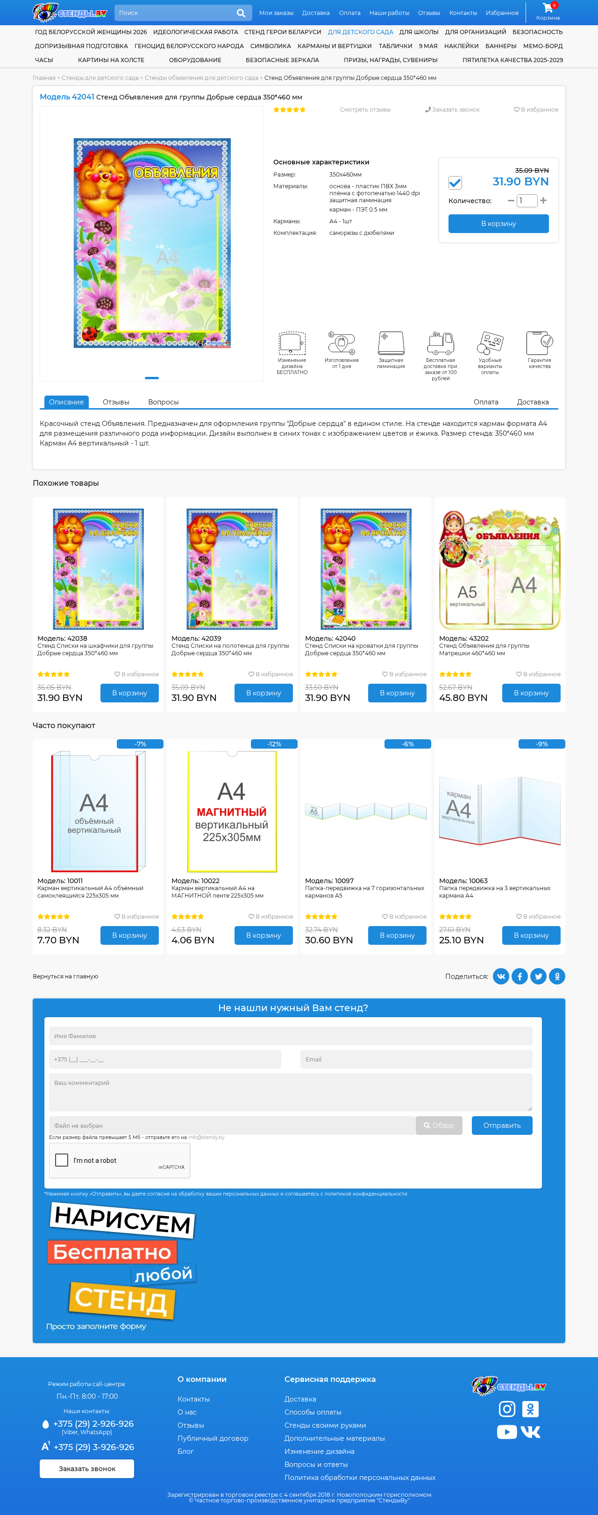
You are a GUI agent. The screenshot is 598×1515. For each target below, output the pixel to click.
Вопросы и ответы (316, 1464)
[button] (152, 378)
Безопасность (538, 31)
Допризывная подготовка (81, 46)
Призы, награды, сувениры (391, 60)
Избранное (502, 12)
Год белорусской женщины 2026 (91, 31)
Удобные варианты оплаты (490, 366)
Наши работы (389, 12)
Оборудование (195, 60)
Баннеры (501, 46)
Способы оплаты (313, 1412)
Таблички (396, 46)
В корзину (129, 693)
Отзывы (429, 12)
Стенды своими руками (325, 1425)
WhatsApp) (96, 1432)
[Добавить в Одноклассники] (557, 976)
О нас (187, 1412)
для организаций (475, 31)
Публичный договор (213, 1438)
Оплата (350, 12)
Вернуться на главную (65, 976)
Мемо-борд (543, 46)
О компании (202, 1379)
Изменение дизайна (320, 1451)
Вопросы (163, 402)
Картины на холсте (111, 60)
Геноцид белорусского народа (189, 46)
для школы (419, 31)
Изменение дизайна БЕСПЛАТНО (292, 366)
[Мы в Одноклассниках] (530, 1409)
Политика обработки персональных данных (360, 1477)
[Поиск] (241, 13)
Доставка (316, 12)
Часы (44, 60)
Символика (270, 46)
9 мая (428, 46)
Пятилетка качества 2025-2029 (513, 60)
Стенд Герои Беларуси (282, 31)
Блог (186, 1451)
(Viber (70, 1432)
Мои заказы (276, 12)
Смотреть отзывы (365, 109)
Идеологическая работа (195, 31)
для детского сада (360, 31)
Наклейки (461, 46)
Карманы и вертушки (335, 46)
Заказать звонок (455, 109)
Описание (66, 402)
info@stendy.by (206, 1137)
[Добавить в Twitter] (538, 976)
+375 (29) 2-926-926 (92, 1424)
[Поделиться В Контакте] (501, 976)
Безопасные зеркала (282, 60)
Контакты (463, 12)
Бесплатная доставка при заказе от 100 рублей (440, 369)
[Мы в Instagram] (507, 1409)
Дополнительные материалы (335, 1438)
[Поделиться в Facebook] (520, 976)
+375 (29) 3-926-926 (92, 1447)
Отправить (502, 1125)
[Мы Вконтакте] (530, 1432)
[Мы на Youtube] (507, 1432)
